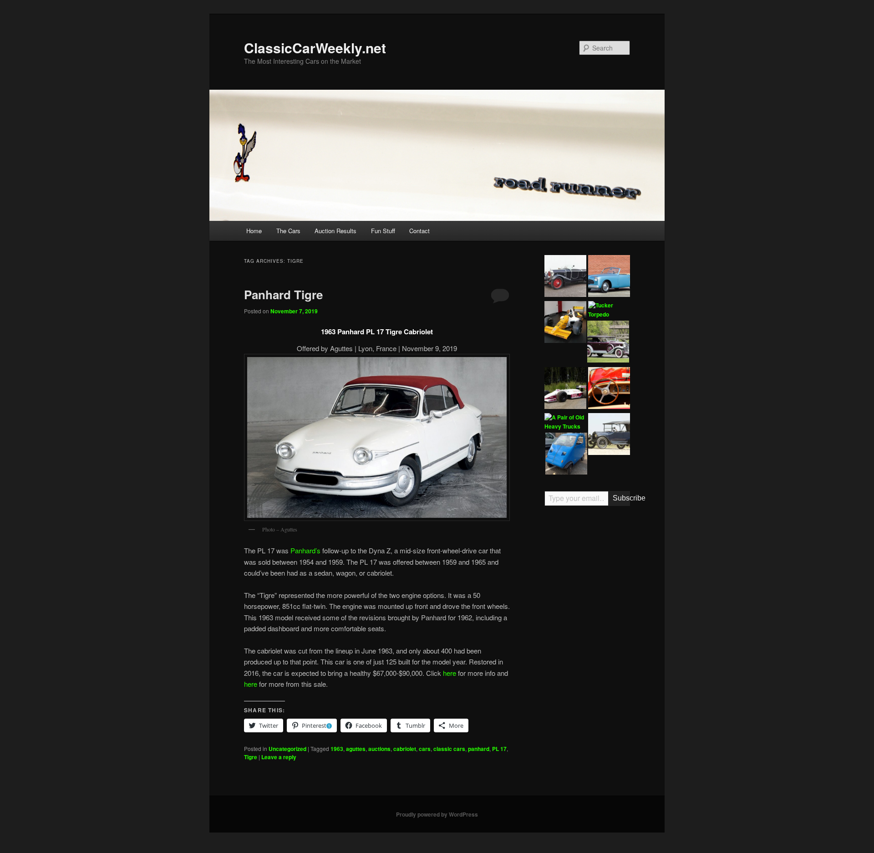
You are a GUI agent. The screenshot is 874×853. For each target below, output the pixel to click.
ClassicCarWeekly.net (315, 47)
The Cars (288, 230)
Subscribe (621, 498)
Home (254, 230)
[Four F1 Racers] (565, 323)
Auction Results (335, 230)
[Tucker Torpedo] (609, 310)
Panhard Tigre (283, 294)
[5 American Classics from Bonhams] (609, 435)
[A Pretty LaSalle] (608, 343)
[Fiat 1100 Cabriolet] (609, 277)
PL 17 (499, 749)
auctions (379, 749)
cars (425, 749)
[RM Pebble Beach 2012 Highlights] (609, 389)
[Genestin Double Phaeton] (565, 277)
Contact (419, 230)
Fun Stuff (383, 230)
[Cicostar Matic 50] (566, 455)
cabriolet (404, 749)
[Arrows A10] (565, 389)
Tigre (250, 757)
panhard (478, 749)
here (449, 673)
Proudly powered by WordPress (437, 814)
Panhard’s (305, 550)
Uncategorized (287, 749)
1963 (336, 749)
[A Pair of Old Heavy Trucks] (565, 422)
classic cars (449, 749)
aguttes (356, 749)
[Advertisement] (587, 654)
